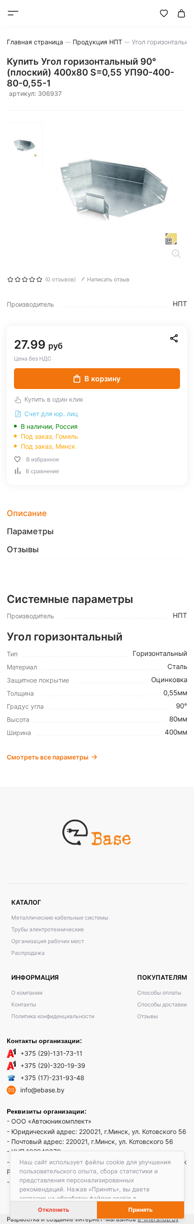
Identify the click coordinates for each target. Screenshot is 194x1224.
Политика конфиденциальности (52, 1016)
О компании (26, 992)
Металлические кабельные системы (59, 917)
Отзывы (147, 1016)
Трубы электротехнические (47, 929)
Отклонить (53, 1209)
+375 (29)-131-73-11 (51, 1053)
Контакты (23, 1004)
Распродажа (28, 952)
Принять (140, 1209)
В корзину (102, 378)
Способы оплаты (159, 992)
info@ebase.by (42, 1090)
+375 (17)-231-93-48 (52, 1078)
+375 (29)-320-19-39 (52, 1065)
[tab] (97, 513)
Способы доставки (162, 1004)
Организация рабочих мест (47, 941)
